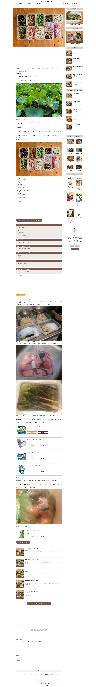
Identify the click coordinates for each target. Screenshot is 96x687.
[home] (78, 246)
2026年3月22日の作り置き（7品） (32, 591)
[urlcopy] (46, 630)
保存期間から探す (66, 3)
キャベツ (34, 68)
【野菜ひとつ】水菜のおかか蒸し (74, 24)
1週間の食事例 (21, 232)
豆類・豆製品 (39, 3)
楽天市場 (42, 432)
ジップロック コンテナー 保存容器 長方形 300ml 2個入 (36, 465)
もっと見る (40, 603)
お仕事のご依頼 (57, 680)
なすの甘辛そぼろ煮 (76, 124)
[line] (43, 630)
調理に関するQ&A (21, 230)
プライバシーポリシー (46, 680)
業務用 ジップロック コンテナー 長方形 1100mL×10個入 (36, 439)
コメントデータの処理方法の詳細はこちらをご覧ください (49, 674)
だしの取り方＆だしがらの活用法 (24, 242)
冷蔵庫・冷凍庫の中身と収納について (25, 248)
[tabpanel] (74, 18)
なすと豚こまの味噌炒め (77, 101)
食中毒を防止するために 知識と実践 (25, 233)
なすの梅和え (19, 188)
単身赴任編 (20, 257)
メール (18, 660)
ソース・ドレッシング (39, 5)
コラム (66, 5)
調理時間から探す (75, 3)
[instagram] (76, 246)
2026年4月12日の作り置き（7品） (32, 559)
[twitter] (32, 630)
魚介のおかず (57, 3)
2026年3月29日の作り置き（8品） (32, 580)
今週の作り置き (74, 5)
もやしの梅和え (19, 184)
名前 (17, 655)
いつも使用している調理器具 (23, 271)
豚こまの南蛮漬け (76, 93)
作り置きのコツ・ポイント (23, 227)
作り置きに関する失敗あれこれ (24, 235)
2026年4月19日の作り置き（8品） (32, 548)
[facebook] (35, 630)
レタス (57, 68)
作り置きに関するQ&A (22, 228)
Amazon (32, 432)
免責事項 (52, 680)
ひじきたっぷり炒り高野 (21, 179)
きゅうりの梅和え (20, 185)
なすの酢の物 (19, 182)
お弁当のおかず (21, 5)
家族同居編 (20, 255)
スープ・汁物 (30, 5)
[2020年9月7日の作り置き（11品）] (38, 630)
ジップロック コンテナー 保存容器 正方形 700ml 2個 (35, 452)
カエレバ (30, 531)
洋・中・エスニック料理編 (23, 265)
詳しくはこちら (74, 249)
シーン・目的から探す (48, 5)
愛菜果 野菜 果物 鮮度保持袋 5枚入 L (33, 530)
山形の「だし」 (19, 181)
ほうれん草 (30, 68)
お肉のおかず (48, 3)
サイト (17, 665)
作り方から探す (56, 5)
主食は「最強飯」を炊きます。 (21, 197)
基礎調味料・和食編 (22, 263)
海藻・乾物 (30, 3)
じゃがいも (44, 68)
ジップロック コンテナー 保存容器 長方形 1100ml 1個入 (36, 426)
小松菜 (39, 68)
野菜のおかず (21, 3)
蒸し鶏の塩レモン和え (21, 187)
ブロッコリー (23, 68)
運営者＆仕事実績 (39, 680)
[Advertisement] (39, 55)
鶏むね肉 (48, 68)
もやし (61, 68)
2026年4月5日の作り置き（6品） (31, 570)
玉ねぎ (53, 68)
